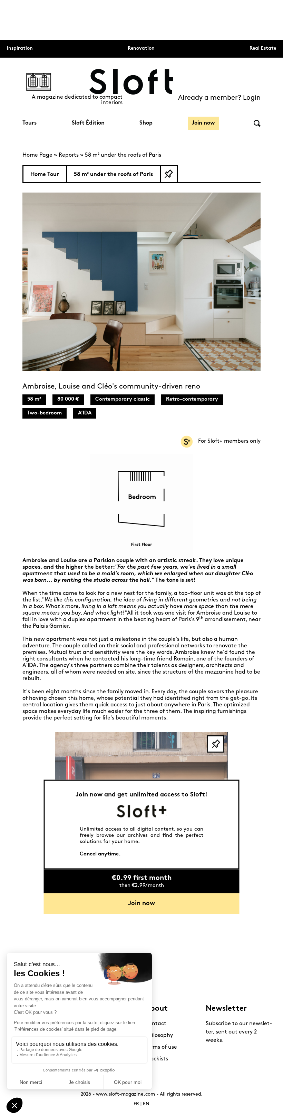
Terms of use (161, 1047)
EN (146, 1104)
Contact (155, 1024)
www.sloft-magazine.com (125, 1094)
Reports (69, 155)
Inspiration (20, 48)
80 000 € (68, 399)
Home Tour (44, 174)
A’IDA (84, 413)
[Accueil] (131, 82)
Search (257, 123)
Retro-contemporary (192, 399)
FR (136, 1104)
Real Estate (263, 48)
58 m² (34, 399)
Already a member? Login (219, 98)
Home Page (37, 155)
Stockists (156, 1059)
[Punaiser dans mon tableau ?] (169, 174)
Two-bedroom (44, 413)
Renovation (141, 48)
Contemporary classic (122, 399)
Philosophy (159, 1035)
